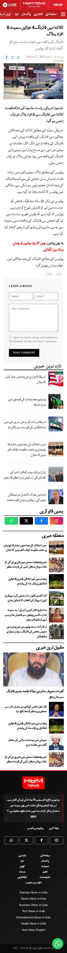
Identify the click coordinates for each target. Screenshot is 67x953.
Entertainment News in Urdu (33, 917)
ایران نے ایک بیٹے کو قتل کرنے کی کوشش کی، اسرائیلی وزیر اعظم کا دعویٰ (25, 475)
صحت (22, 872)
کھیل (22, 866)
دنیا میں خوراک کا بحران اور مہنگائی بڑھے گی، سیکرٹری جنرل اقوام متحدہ (26, 498)
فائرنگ (49, 274)
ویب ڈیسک (58, 57)
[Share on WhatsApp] (18, 57)
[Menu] (63, 16)
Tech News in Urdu (33, 911)
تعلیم (45, 872)
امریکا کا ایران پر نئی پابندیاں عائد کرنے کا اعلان (25, 380)
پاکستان (26, 14)
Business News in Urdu (33, 904)
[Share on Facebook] (6, 57)
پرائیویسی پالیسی (35, 828)
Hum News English (33, 929)
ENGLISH (58, 5)
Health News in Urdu (33, 923)
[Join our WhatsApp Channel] (57, 943)
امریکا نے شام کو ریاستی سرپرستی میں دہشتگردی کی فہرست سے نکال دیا (25, 425)
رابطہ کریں (54, 828)
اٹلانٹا (58, 274)
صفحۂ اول (51, 14)
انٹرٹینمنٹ (45, 877)
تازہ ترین (38, 14)
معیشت (45, 866)
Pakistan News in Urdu (33, 892)
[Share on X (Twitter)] (12, 57)
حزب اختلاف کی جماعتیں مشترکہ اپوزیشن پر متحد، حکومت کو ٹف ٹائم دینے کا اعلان (26, 450)
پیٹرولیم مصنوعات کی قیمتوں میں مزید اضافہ (27, 402)
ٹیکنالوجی (22, 877)
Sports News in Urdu (33, 898)
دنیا (17, 14)
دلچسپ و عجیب (34, 883)
